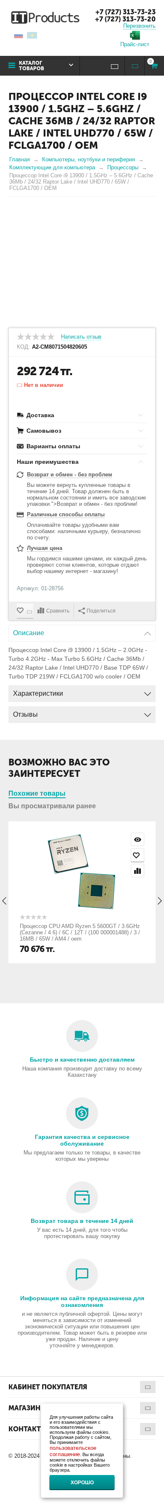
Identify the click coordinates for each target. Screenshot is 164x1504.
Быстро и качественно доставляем (82, 1059)
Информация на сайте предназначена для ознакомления (82, 1301)
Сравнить (57, 611)
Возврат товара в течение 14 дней (82, 1220)
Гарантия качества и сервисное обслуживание (82, 1140)
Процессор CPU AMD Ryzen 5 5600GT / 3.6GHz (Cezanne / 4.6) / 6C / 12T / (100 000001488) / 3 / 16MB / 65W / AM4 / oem (80, 932)
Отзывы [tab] (25, 714)
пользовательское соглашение (73, 1451)
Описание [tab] (28, 632)
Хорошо (82, 1483)
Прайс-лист (134, 44)
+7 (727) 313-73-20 (125, 19)
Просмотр (137, 839)
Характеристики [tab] (38, 693)
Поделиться (101, 611)
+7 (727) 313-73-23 (125, 12)
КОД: (23, 347)
